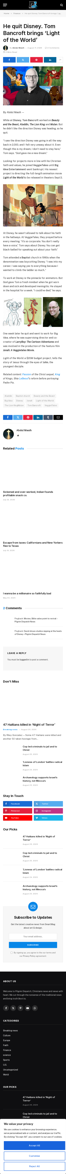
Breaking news (10, 1030)
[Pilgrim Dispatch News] (33, 5)
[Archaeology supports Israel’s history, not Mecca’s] (11, 781)
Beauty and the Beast (44, 396)
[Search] (61, 5)
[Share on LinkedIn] (50, 60)
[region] (33, 1146)
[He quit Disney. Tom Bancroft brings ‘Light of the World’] (33, 85)
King (57, 374)
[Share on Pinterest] (36, 60)
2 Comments (54, 48)
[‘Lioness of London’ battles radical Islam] (11, 766)
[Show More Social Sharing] (60, 60)
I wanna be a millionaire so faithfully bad (27, 593)
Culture (6, 1035)
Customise (34, 1156)
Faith (5, 1045)
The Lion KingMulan (14, 405)
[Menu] (5, 5)
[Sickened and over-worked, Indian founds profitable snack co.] (33, 471)
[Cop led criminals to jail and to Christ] (11, 750)
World (6, 1074)
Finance (7, 1050)
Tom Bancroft (34, 405)
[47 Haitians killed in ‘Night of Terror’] (33, 703)
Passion (26, 374)
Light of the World (45, 401)
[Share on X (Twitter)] (23, 60)
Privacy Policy (29, 956)
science (7, 1055)
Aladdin (8, 396)
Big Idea (8, 401)
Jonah (29, 401)
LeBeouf (24, 378)
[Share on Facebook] (9, 60)
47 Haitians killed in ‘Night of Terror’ (29, 724)
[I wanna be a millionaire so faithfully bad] (33, 572)
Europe (6, 1040)
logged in (24, 659)
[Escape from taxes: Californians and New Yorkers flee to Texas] (33, 522)
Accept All (34, 1145)
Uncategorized (10, 1069)
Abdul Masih (18, 48)
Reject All (34, 1166)
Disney (19, 401)
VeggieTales (51, 405)
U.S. (5, 1065)
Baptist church (23, 396)
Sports (6, 1060)
